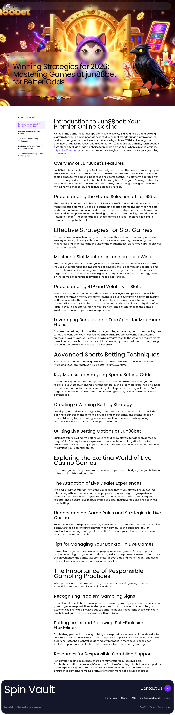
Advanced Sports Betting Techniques (28, 140)
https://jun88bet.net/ (65, 150)
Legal (168, 707)
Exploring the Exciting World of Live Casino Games (30, 147)
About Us (143, 707)
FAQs (133, 697)
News (124, 697)
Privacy (153, 707)
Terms (160, 707)
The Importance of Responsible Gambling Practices (30, 155)
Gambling (19, 58)
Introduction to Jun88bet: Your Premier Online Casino (30, 125)
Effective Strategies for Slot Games (29, 132)
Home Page (111, 697)
